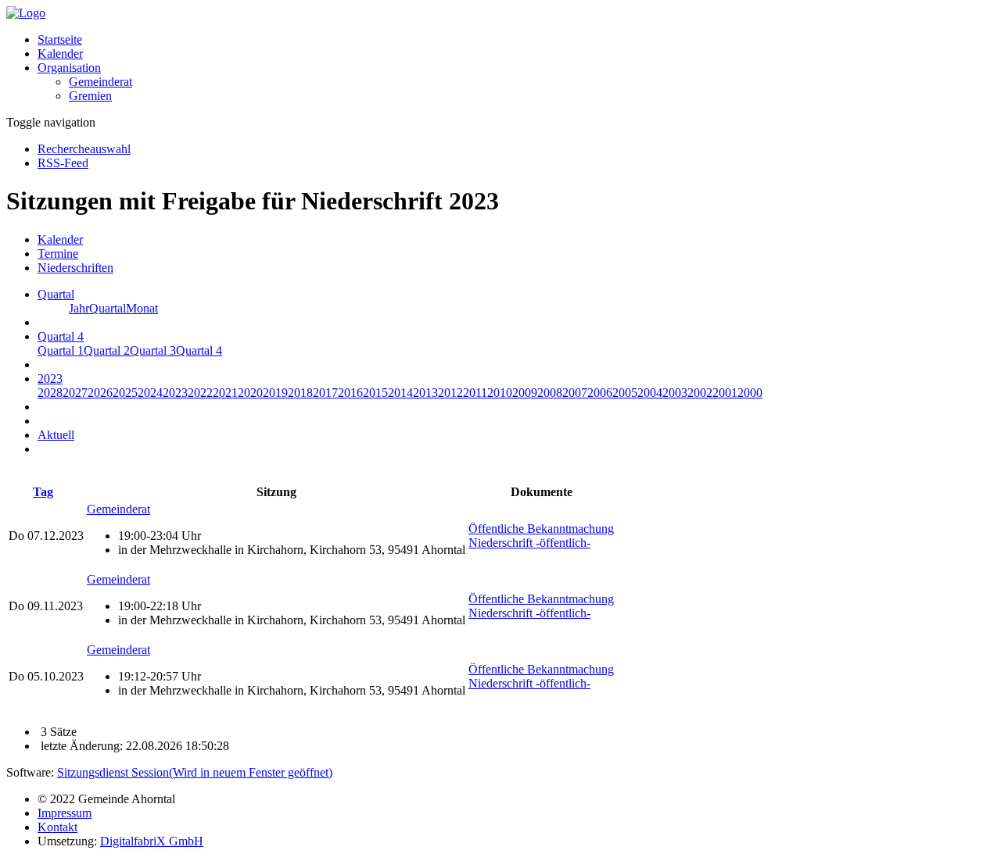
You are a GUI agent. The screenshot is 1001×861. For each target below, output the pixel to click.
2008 (549, 392)
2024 (150, 392)
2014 (400, 392)
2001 (724, 392)
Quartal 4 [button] (61, 336)
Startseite (60, 39)
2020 (250, 392)
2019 (275, 392)
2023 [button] (50, 378)
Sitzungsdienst (194, 772)
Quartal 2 (107, 350)
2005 (624, 392)
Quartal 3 (153, 350)
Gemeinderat (100, 81)
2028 (50, 392)
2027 (75, 392)
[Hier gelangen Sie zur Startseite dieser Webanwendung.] (25, 13)
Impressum (64, 813)
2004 (649, 392)
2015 (375, 392)
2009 (524, 392)
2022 (200, 392)
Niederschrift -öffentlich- (529, 542)
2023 (175, 392)
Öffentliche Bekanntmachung (541, 528)
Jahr (79, 308)
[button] (69, 67)
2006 (599, 392)
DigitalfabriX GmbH (151, 841)
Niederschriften (75, 267)
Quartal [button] (56, 294)
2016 (350, 392)
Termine (58, 253)
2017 (325, 392)
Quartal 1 (61, 350)
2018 (300, 392)
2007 (574, 392)
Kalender (60, 53)
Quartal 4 (199, 350)
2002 (699, 392)
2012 (450, 392)
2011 (475, 392)
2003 (674, 392)
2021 (225, 392)
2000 (749, 392)
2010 (499, 392)
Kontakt (57, 827)
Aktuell (56, 434)
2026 (100, 392)
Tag (43, 491)
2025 (125, 392)
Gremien (90, 95)
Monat (142, 308)
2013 (425, 392)
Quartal (107, 308)
